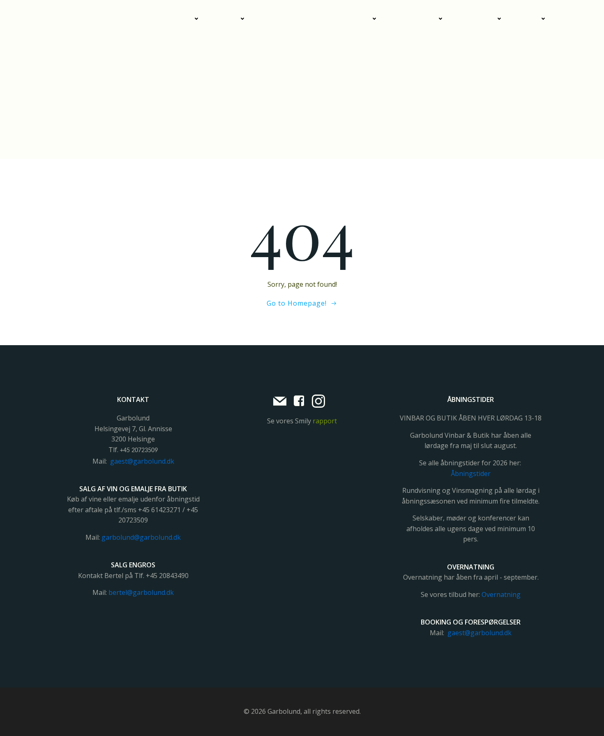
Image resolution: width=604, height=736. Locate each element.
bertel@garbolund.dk (141, 592)
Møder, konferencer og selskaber (317, 19)
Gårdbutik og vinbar (160, 19)
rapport (325, 420)
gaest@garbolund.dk (142, 461)
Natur (529, 19)
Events (228, 19)
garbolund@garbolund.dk (141, 537)
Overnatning (415, 19)
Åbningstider (471, 473)
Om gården (478, 19)
